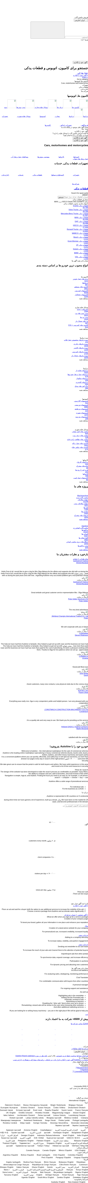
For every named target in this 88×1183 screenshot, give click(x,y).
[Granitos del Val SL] (30, 1029)
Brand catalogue (28, 1056)
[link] (44, 129)
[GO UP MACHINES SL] (14, 1034)
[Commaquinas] (79, 1034)
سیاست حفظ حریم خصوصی (66, 1056)
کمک (79, 1048)
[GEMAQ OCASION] (30, 1034)
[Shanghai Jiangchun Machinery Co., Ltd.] (79, 1029)
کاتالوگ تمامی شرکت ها (79, 1024)
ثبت (86, 1014)
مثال (86, 926)
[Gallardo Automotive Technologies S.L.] (30, 1044)
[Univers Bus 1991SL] (63, 1039)
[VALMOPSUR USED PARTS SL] (46, 1044)
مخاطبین (74, 1048)
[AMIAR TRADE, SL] (14, 1039)
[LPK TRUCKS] (79, 1044)
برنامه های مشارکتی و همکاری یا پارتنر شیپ (29, 1060)
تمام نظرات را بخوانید (80, 559)
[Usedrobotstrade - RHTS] (14, 1029)
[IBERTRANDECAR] (79, 1039)
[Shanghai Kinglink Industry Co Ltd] (46, 1029)
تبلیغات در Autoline (81, 1060)
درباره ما (85, 1048)
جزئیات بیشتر (83, 935)
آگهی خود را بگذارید (80, 138)
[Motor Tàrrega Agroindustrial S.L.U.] (30, 1039)
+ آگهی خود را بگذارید (80, 906)
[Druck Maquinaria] (46, 1034)
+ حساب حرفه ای (70, 915)
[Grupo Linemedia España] (14, 1044)
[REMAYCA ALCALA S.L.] (63, 1034)
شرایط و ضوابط (82, 1056)
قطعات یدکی (81, 188)
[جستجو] (47, 30)
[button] (44, 51)
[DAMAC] (63, 1029)
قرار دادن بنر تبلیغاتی (52, 1060)
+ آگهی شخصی (82, 915)
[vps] (63, 1044)
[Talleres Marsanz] (46, 1039)
